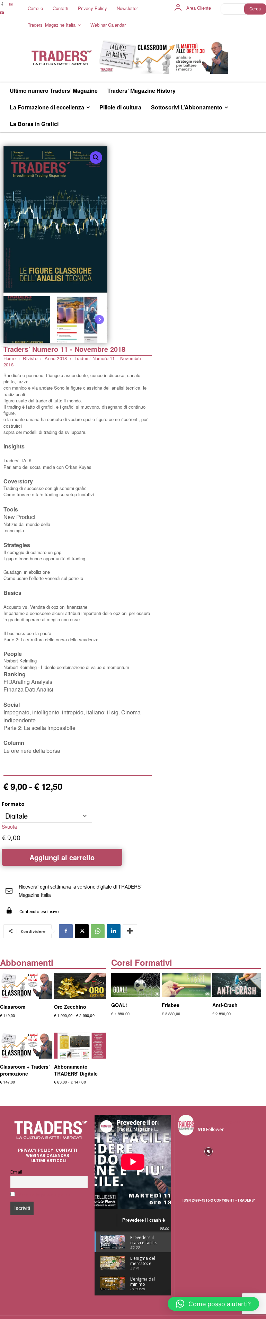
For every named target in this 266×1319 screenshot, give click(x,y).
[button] (96, 157)
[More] (130, 931)
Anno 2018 (56, 358)
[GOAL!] (135, 985)
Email (16, 1172)
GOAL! (119, 1004)
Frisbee (170, 1004)
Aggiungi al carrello (62, 857)
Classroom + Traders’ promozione (25, 1070)
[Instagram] (10, 4)
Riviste (30, 358)
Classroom (12, 1006)
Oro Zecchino (70, 1006)
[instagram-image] (187, 1150)
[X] (82, 931)
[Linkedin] (114, 931)
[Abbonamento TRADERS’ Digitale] (80, 1046)
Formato (13, 803)
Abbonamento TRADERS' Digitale (76, 1070)
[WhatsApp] (98, 931)
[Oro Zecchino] (80, 986)
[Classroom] (26, 986)
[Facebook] (66, 931)
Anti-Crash (225, 1004)
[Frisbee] (186, 985)
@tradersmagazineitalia (228, 1121)
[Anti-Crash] (236, 985)
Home (9, 358)
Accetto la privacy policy (44, 1195)
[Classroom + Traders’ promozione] (26, 1046)
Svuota (9, 826)
